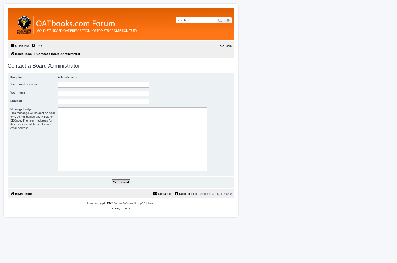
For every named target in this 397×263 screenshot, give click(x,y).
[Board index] (106, 24)
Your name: (18, 92)
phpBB (106, 203)
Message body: (21, 109)
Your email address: (24, 84)
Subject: (16, 100)
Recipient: (17, 77)
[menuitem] (36, 46)
